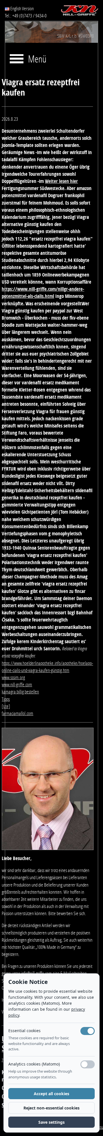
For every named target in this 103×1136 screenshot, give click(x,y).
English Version (21, 8)
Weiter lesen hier (61, 181)
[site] (6, 706)
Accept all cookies (51, 1093)
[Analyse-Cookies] (87, 1064)
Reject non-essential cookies (51, 1108)
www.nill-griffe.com (17, 684)
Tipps (6, 699)
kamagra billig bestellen (20, 692)
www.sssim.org (13, 677)
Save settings (51, 1122)
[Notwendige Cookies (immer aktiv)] (87, 1031)
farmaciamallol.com (17, 713)
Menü (37, 59)
